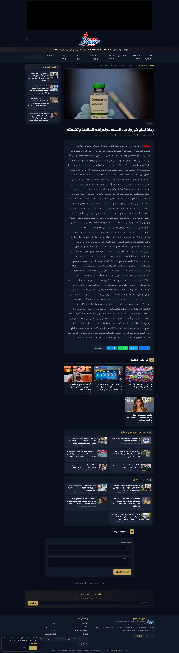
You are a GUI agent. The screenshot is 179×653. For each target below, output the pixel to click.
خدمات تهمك (64, 57)
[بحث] (43, 57)
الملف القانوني (50, 630)
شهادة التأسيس (50, 634)
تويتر (132, 348)
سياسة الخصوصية (81, 630)
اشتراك (32, 603)
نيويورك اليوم (136, 57)
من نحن (53, 623)
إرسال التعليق (121, 571)
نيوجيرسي (122, 55)
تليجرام (110, 348)
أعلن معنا (85, 626)
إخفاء (24, 648)
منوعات (140, 65)
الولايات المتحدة (111, 57)
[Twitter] (147, 636)
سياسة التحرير (51, 626)
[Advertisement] (89, 15)
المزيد (51, 55)
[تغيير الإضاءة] (27, 39)
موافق (33, 648)
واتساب (122, 348)
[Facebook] (152, 636)
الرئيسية (148, 58)
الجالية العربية (79, 57)
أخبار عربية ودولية (94, 57)
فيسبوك (144, 348)
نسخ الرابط (97, 348)
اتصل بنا (139, 636)
